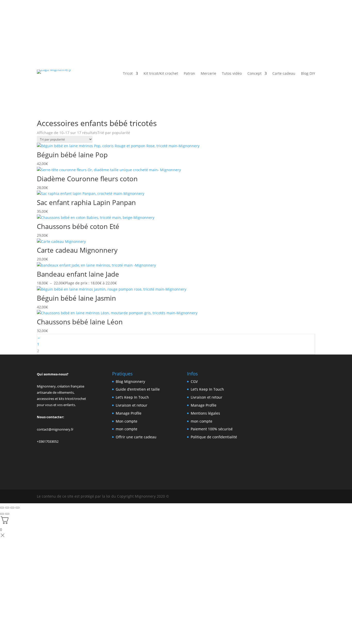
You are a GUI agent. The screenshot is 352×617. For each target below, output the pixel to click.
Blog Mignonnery (130, 381)
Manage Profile (128, 413)
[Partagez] (12, 507)
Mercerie (208, 74)
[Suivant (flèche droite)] (7, 514)
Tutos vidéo (232, 74)
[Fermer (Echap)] (17, 507)
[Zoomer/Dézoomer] (2, 507)
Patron (189, 74)
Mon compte (126, 421)
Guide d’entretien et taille (138, 389)
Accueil (43, 116)
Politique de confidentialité (214, 436)
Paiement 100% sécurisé (212, 428)
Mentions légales (205, 413)
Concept (254, 74)
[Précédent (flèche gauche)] (2, 514)
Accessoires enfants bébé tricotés (145, 116)
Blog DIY (308, 74)
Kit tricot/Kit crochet (161, 74)
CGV (194, 381)
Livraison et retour (131, 405)
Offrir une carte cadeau (136, 436)
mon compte (126, 428)
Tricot (128, 74)
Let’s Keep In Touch (132, 397)
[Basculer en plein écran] (7, 507)
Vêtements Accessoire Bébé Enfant (82, 116)
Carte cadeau (283, 74)
